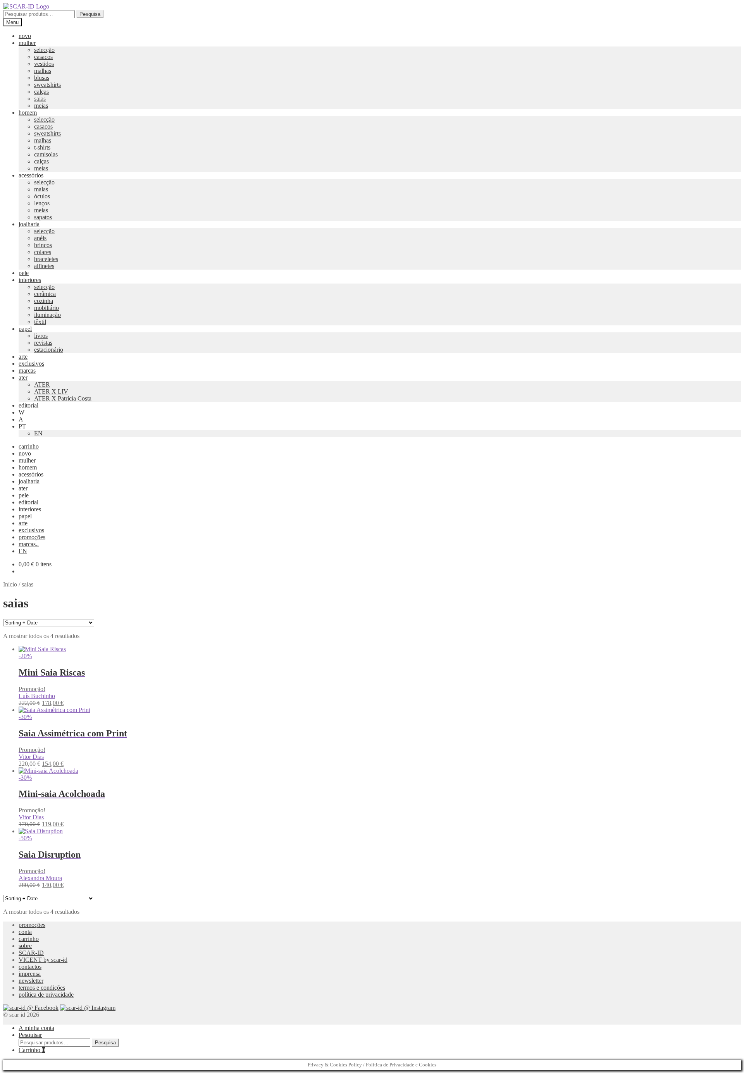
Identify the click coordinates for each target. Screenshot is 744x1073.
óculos (42, 196)
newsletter (31, 980)
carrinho (29, 446)
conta (25, 932)
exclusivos (31, 363)
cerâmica (45, 294)
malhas (42, 70)
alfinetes (44, 266)
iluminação (47, 314)
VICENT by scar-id (43, 959)
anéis (40, 238)
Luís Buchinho (37, 696)
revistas (43, 342)
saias (40, 98)
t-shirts (42, 147)
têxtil (40, 321)
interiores (30, 280)
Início (10, 584)
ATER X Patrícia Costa (62, 398)
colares (42, 252)
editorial (28, 405)
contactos (30, 966)
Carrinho (32, 1050)
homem (28, 112)
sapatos (43, 217)
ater (23, 377)
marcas (27, 370)
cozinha (43, 300)
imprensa (30, 973)
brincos (43, 245)
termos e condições (42, 987)
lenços (42, 203)
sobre (25, 945)
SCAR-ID (31, 952)
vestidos (44, 63)
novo (25, 36)
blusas (41, 77)
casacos (43, 56)
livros (41, 335)
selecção (44, 49)
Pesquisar (30, 1035)
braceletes (46, 259)
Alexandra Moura (40, 878)
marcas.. (29, 544)
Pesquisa (89, 14)
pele (24, 273)
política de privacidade (46, 994)
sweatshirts (47, 84)
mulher (27, 43)
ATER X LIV (51, 391)
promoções (32, 537)
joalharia (29, 224)
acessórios (31, 175)
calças (41, 91)
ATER (42, 384)
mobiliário (46, 307)
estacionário (48, 349)
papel (25, 328)
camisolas (46, 154)
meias (41, 105)
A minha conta (36, 1028)
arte (23, 356)
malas (41, 189)
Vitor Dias (31, 756)
